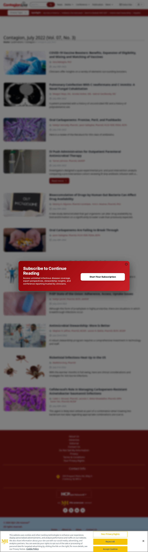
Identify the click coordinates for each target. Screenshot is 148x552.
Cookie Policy (32, 549)
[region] (74, 541)
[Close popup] (126, 264)
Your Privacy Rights (110, 534)
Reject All (110, 541)
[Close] (143, 541)
